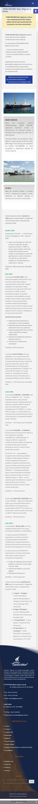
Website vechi (9, 761)
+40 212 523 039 (12, 695)
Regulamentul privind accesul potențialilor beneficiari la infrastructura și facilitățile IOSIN (19, 79)
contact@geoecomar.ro (16, 698)
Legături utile (9, 732)
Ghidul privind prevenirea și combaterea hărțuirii (18, 747)
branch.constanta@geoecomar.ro (18, 715)
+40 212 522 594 (12, 692)
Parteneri (7, 729)
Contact (7, 726)
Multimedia (8, 735)
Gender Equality (9, 744)
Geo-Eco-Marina (9, 741)
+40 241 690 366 (15, 712)
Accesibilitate (9, 750)
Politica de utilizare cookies (18, 796)
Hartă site (8, 764)
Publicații (7, 738)
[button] (35, 11)
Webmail (7, 767)
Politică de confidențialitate (18, 794)
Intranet (7, 770)
